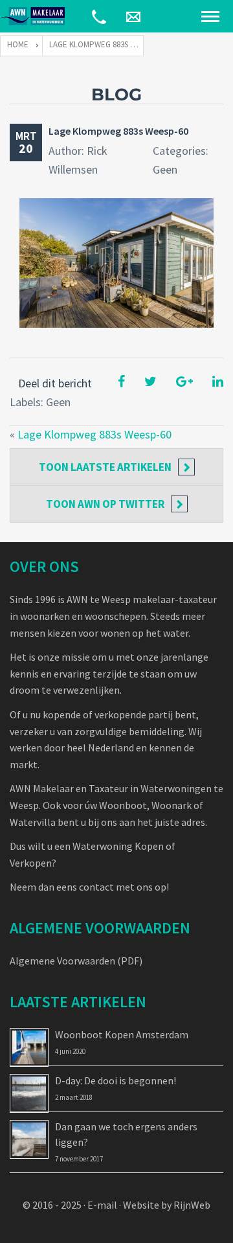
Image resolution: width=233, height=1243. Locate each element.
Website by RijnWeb (166, 1204)
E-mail (102, 1204)
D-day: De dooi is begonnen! (115, 1080)
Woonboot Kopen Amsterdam (121, 1034)
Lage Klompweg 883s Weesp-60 (118, 130)
